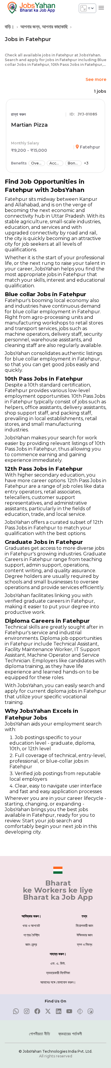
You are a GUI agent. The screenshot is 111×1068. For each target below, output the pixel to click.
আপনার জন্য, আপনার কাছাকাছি (44, 27)
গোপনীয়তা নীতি (39, 1033)
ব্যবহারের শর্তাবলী (70, 1033)
